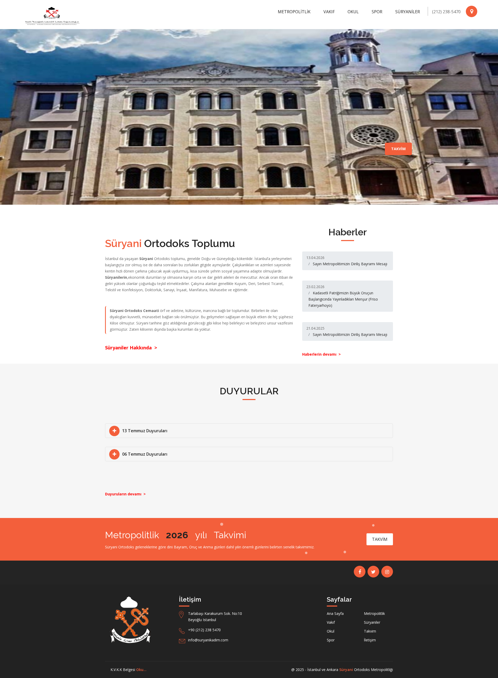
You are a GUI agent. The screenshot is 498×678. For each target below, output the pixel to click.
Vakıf (331, 622)
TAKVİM (398, 148)
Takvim (370, 631)
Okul (330, 631)
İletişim (370, 639)
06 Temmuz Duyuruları (144, 454)
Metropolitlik (374, 613)
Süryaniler (372, 622)
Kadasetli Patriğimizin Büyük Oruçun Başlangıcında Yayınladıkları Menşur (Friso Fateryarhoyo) (343, 299)
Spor (331, 639)
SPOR (377, 12)
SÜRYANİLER (407, 12)
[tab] (249, 431)
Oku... (141, 669)
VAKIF (329, 12)
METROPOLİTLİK (294, 12)
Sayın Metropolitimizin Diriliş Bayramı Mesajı (350, 263)
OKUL (353, 12)
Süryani (346, 669)
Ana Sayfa (335, 613)
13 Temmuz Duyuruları (144, 431)
